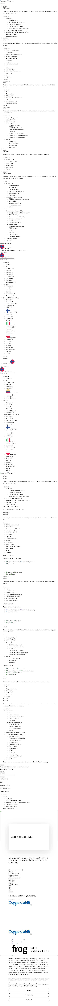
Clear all (11, 892)
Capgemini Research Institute (11, 506)
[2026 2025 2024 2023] (10, 890)
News (7, 151)
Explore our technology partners (12, 558)
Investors (14, 916)
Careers (8, 107)
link (4, 8)
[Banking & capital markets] (15, 878)
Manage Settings (29, 995)
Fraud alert (14, 927)
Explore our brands (8, 555)
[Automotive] (15, 876)
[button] (8, 363)
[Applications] (14, 882)
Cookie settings (15, 924)
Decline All (29, 999)
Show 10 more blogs (14, 900)
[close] (2, 3)
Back (11, 20)
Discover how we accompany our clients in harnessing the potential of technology (25, 762)
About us (8, 173)
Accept (29, 990)
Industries (8, 40)
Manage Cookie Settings (15, 962)
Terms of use (14, 918)
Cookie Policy (33, 986)
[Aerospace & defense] (15, 875)
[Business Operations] (15, 879)
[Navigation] (3, 3)
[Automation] (14, 883)
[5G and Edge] (14, 880)
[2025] (10, 887)
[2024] (10, 888)
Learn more (6, 16)
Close (2, 773)
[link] (7, 1)
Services (8, 81)
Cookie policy (15, 925)
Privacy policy (15, 920)
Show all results (4, 791)
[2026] (10, 886)
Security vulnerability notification (19, 922)
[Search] (0, 3)
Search (2, 765)
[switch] (0, 250)
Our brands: (11, 937)
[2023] (10, 890)
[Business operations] (14, 884)
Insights (8, 8)
